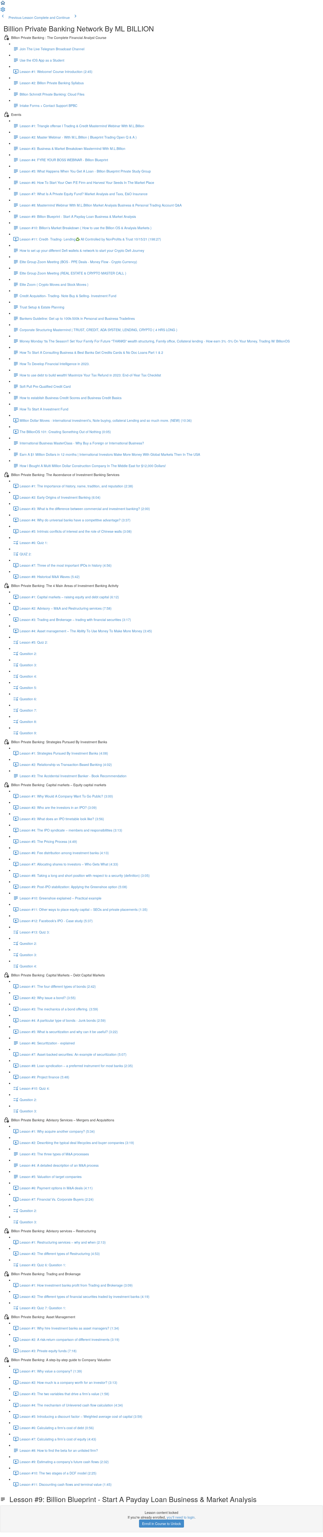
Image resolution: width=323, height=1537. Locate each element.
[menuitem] (3, 10)
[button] (3, 4)
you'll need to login (181, 1517)
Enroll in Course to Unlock (161, 1523)
